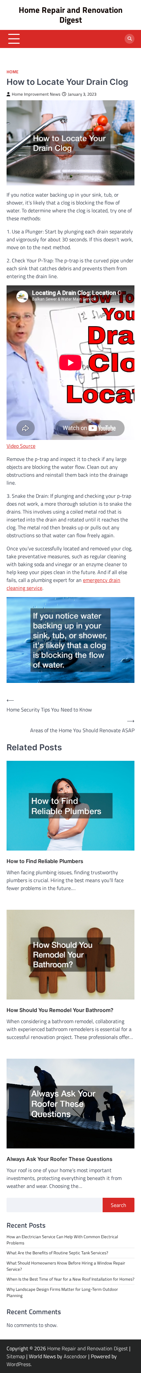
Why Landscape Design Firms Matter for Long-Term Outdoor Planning (62, 1292)
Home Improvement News (36, 94)
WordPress (18, 1364)
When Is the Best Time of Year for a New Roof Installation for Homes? (70, 1279)
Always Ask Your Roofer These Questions (59, 1159)
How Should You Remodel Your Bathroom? (60, 1010)
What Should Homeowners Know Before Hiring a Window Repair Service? (66, 1266)
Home (12, 71)
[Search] (129, 39)
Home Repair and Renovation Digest (71, 14)
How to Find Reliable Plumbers (45, 861)
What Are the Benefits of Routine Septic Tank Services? (57, 1252)
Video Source (21, 446)
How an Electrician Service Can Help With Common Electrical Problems (62, 1239)
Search (118, 1205)
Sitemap (16, 1356)
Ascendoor (75, 1356)
